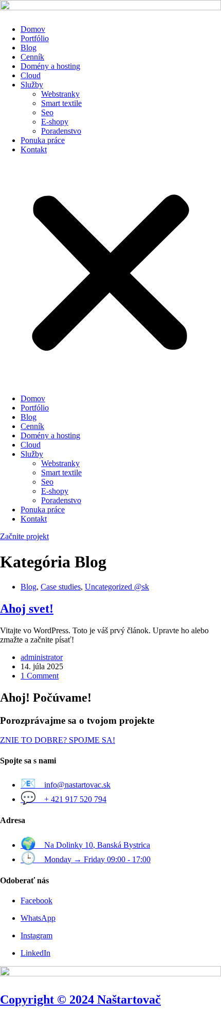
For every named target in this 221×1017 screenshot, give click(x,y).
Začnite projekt (24, 536)
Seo (47, 112)
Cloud (31, 75)
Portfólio (35, 38)
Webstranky (60, 94)
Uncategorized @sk (117, 586)
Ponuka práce (43, 140)
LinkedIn (35, 953)
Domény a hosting (50, 66)
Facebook (36, 900)
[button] (110, 274)
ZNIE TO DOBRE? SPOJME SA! (57, 740)
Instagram (36, 935)
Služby (32, 84)
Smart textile (61, 103)
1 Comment (40, 675)
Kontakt (34, 149)
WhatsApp (38, 918)
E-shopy (54, 121)
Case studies (61, 586)
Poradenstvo (61, 131)
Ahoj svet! (26, 608)
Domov (33, 29)
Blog (28, 47)
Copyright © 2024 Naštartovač (80, 999)
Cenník (32, 56)
